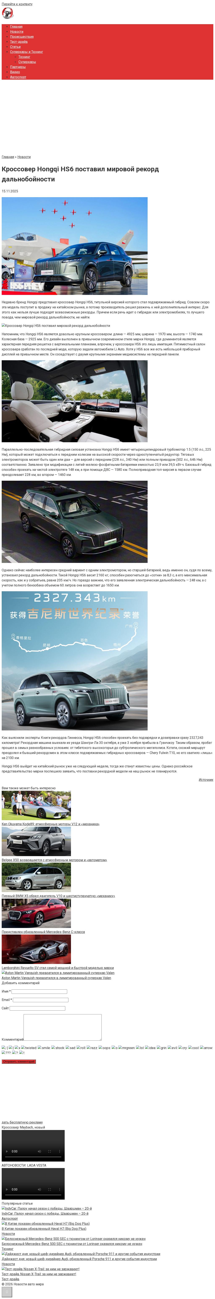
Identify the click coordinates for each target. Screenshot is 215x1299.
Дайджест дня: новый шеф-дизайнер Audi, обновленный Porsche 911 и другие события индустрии (79, 1259)
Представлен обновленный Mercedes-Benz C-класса (43, 932)
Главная (16, 27)
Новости (16, 32)
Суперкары (27, 62)
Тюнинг (24, 57)
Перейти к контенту (17, 4)
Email (7, 1000)
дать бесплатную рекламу (22, 1122)
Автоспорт (18, 77)
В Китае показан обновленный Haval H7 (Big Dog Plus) (44, 1229)
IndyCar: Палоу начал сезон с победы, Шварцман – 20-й (45, 1214)
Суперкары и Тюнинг (26, 52)
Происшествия (22, 37)
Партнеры (18, 67)
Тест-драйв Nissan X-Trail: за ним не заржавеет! (39, 1274)
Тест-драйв (19, 42)
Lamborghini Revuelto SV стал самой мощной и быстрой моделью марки (58, 968)
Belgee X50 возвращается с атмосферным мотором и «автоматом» (54, 860)
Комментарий (13, 1040)
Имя (6, 991)
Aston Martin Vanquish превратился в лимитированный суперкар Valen (56, 978)
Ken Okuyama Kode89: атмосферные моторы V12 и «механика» (51, 824)
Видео (15, 72)
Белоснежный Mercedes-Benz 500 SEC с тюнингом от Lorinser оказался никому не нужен (72, 1244)
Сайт (5, 1008)
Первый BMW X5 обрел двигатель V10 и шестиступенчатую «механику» (58, 896)
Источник (206, 780)
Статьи (15, 47)
